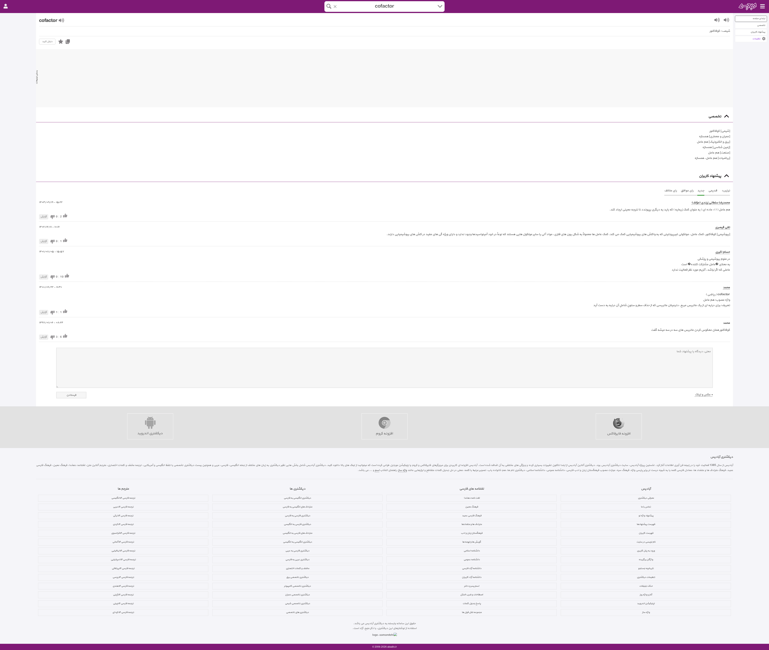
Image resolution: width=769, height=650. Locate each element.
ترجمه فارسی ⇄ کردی (123, 524)
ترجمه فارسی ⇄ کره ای (123, 612)
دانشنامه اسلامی (472, 551)
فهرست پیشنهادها (646, 524)
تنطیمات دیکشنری (646, 577)
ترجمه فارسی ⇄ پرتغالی (123, 568)
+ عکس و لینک (704, 394)
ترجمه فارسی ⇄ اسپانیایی (123, 559)
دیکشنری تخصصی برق (297, 577)
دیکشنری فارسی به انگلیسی (297, 524)
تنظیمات (756, 39)
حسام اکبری (722, 252)
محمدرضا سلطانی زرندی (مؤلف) (710, 202)
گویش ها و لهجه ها (471, 542)
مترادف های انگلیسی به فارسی (297, 507)
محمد (726, 287)
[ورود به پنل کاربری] (5, 6)
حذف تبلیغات (646, 586)
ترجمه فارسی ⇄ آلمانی (123, 542)
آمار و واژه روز (646, 594)
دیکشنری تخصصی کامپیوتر (297, 586)
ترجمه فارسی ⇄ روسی (123, 577)
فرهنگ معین (471, 507)
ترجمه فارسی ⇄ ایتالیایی (123, 551)
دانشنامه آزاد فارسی (471, 568)
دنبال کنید (47, 41)
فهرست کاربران (646, 533)
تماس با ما (646, 507)
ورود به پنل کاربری (646, 551)
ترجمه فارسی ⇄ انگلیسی (123, 498)
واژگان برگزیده (646, 559)
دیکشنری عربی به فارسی (297, 559)
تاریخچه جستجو (646, 568)
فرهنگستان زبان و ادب (471, 533)
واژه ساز (402, 470)
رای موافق (687, 190)
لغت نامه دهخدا (472, 498)
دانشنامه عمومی (472, 559)
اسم (377, 470)
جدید (700, 190)
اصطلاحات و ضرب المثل (471, 594)
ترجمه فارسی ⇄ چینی (123, 603)
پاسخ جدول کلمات (472, 603)
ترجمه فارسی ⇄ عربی (123, 507)
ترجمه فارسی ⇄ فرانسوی (123, 533)
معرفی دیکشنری (646, 498)
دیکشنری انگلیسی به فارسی (297, 498)
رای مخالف (670, 190)
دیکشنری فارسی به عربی (297, 551)
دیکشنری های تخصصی (297, 612)
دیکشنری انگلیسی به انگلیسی (297, 542)
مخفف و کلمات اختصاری (297, 568)
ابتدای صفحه (759, 18)
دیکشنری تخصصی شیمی (297, 603)
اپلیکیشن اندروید (646, 603)
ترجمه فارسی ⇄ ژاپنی (123, 594)
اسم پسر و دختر (471, 586)
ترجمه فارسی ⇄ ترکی (123, 515)
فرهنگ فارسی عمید (471, 515)
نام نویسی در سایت (645, 542)
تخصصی (761, 25)
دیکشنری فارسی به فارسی (297, 515)
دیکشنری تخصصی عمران (297, 594)
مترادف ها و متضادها (471, 524)
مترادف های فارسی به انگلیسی (297, 533)
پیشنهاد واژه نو (645, 515)
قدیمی (712, 190)
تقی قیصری (722, 227)
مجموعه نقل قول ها (472, 612)
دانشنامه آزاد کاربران (471, 577)
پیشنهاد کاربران (758, 32)
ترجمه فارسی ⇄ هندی (123, 586)
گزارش (43, 216)
